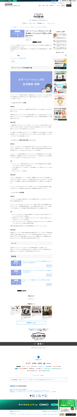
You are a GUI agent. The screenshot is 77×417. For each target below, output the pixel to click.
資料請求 (63, 5)
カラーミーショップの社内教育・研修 (18, 58)
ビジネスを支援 (26, 414)
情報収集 (45, 414)
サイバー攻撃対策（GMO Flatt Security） (38, 391)
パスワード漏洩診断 (30, 390)
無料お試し (69, 5)
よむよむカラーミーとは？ (51, 23)
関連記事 (13, 61)
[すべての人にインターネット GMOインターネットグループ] (69, 1)
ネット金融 (48, 414)
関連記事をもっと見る (31, 322)
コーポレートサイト (36, 375)
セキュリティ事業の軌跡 (53, 391)
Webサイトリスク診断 (36, 390)
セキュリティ (31, 414)
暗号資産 (52, 414)
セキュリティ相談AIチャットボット (45, 390)
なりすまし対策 (47, 391)
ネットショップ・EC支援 (20, 414)
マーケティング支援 (36, 414)
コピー (40, 42)
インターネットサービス (13, 414)
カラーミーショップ (34, 330)
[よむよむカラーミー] (38, 16)
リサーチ (41, 414)
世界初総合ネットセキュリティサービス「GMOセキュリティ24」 (18, 390)
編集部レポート (31, 298)
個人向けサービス (56, 414)
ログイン (58, 5)
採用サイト (42, 375)
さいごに (13, 59)
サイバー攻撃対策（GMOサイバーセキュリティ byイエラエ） (24, 391)
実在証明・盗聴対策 (12, 391)
